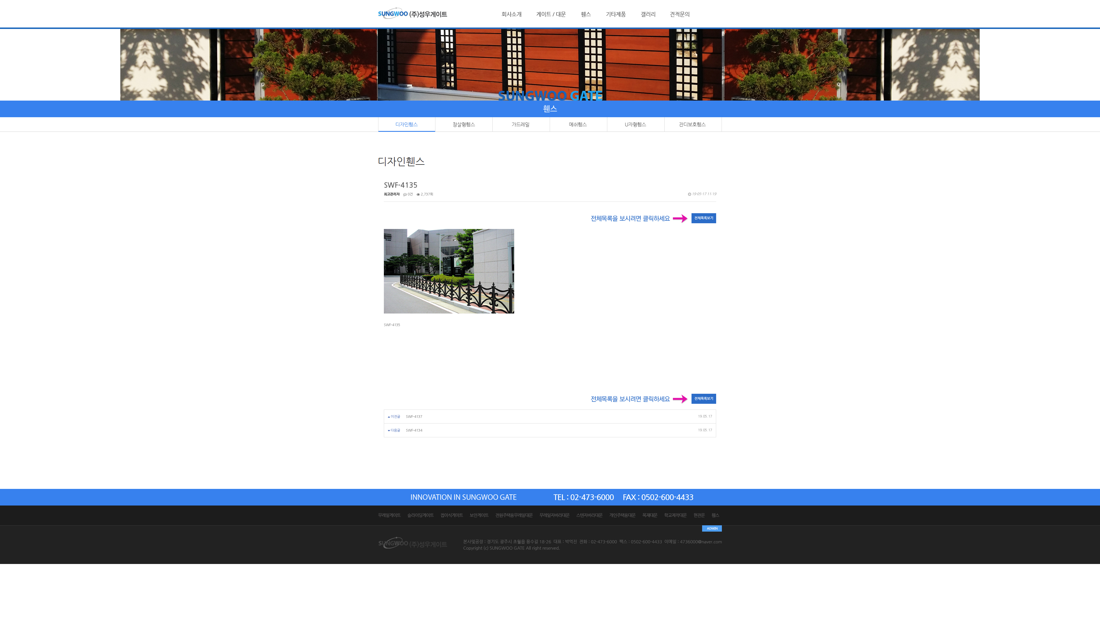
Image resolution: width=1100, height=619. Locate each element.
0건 (410, 194)
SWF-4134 (414, 430)
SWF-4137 (414, 416)
